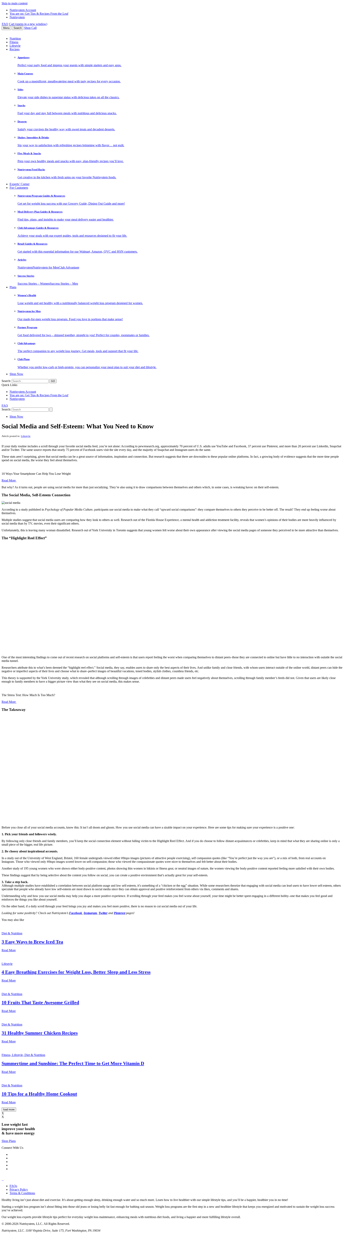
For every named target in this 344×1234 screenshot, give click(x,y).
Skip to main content (14, 3)
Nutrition (15, 38)
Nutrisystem (17, 17)
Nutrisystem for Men (46, 267)
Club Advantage (69, 267)
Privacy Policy (19, 1189)
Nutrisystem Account (23, 10)
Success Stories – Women (34, 283)
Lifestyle (15, 45)
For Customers (19, 187)
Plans (13, 287)
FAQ (5, 24)
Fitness (14, 42)
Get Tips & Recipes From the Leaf (39, 13)
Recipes (15, 49)
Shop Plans (9, 1141)
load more (9, 1109)
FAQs (13, 1186)
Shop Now (16, 374)
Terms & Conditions (22, 1193)
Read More (9, 480)
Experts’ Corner (19, 184)
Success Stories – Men (64, 283)
